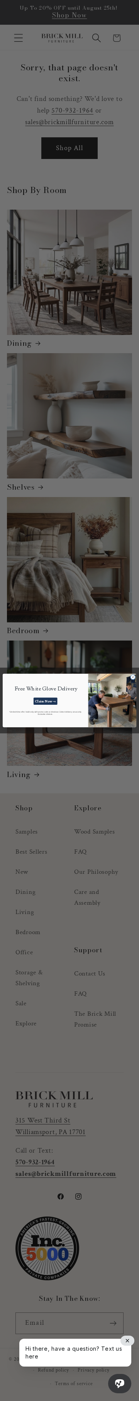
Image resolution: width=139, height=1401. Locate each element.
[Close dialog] (133, 677)
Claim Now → (45, 701)
